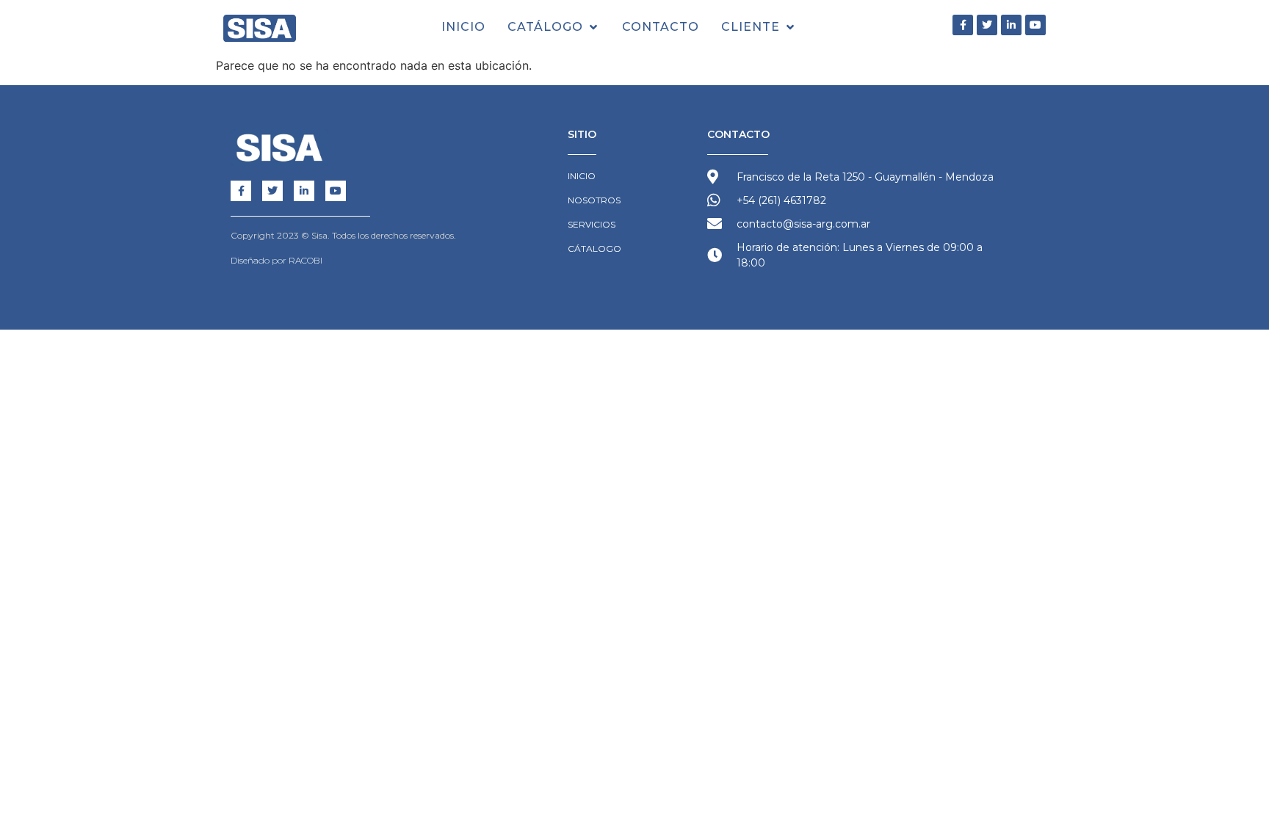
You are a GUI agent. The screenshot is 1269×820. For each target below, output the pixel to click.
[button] (553, 27)
